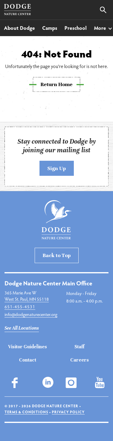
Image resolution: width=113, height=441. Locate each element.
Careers (79, 360)
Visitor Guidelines (27, 347)
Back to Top (56, 255)
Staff (79, 347)
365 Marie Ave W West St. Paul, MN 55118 (27, 296)
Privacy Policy (68, 411)
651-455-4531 (20, 306)
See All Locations (22, 328)
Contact (27, 360)
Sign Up (56, 168)
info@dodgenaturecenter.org (31, 314)
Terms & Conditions (26, 411)
